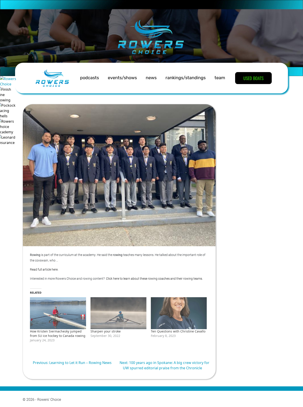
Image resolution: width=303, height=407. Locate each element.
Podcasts (89, 78)
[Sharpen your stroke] (118, 313)
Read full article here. (44, 269)
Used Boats (253, 78)
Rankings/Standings (185, 78)
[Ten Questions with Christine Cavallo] (179, 313)
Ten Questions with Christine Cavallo (178, 331)
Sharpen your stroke (106, 331)
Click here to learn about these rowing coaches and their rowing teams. (154, 278)
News (151, 78)
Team (219, 78)
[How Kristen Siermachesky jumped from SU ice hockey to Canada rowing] (58, 313)
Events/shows (122, 78)
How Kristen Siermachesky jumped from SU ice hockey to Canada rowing (57, 333)
